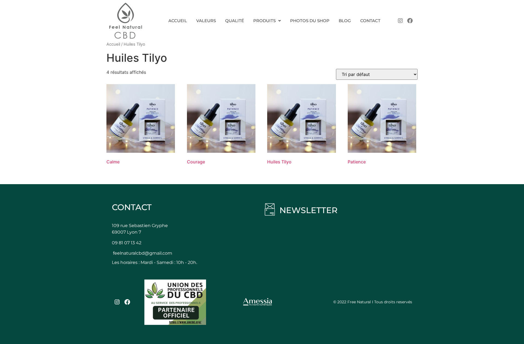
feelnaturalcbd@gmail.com (142, 253)
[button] (267, 20)
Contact (370, 20)
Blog (345, 20)
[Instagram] (400, 20)
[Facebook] (409, 20)
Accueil (177, 20)
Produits (264, 20)
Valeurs (206, 20)
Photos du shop (309, 20)
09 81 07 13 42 (126, 242)
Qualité (234, 20)
